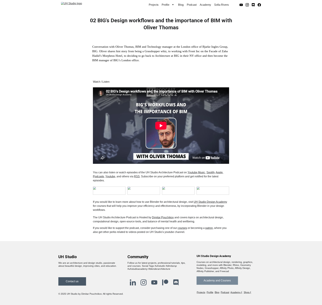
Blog (181, 4)
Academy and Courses (217, 280)
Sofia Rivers (221, 4)
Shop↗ (247, 292)
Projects (153, 4)
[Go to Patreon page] (165, 282)
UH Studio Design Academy (210, 201)
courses (182, 228)
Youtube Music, (196, 172)
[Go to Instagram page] (249, 5)
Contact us (72, 281)
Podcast (192, 4)
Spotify (210, 172)
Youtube (110, 176)
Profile (210, 292)
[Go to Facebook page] (259, 5)
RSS (137, 176)
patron (209, 228)
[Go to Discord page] (255, 5)
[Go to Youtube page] (242, 5)
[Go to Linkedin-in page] (133, 282)
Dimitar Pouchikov (163, 217)
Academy (205, 4)
